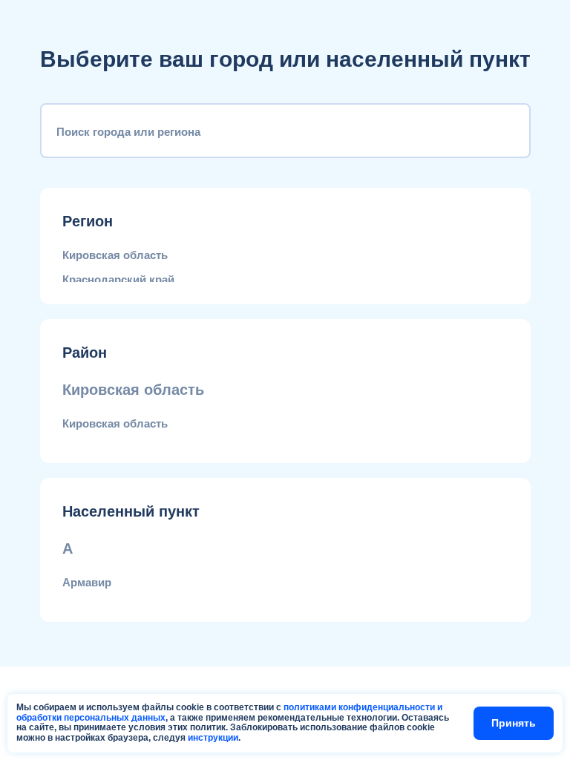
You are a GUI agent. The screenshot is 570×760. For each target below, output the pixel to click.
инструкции (213, 738)
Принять (513, 723)
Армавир (86, 582)
